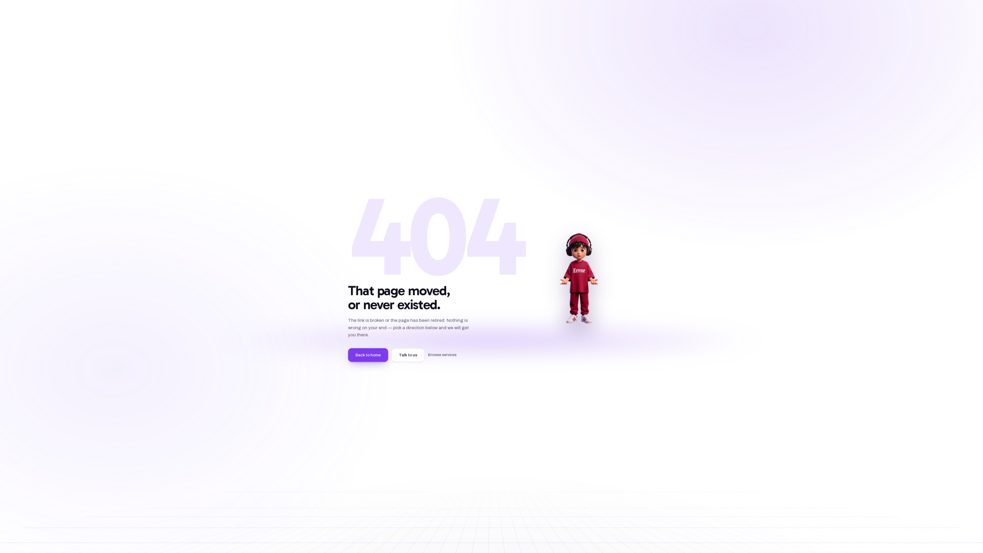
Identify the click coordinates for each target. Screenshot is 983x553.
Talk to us (408, 355)
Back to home (368, 355)
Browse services (442, 355)
